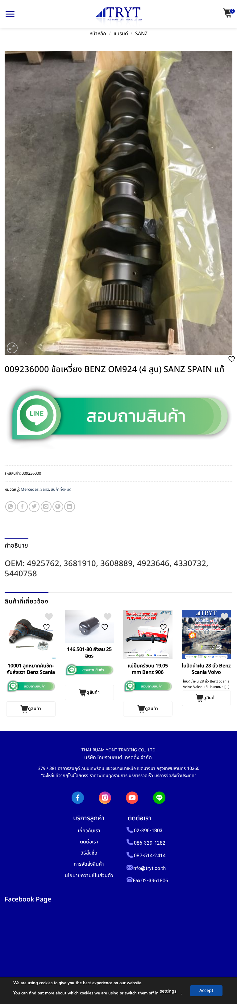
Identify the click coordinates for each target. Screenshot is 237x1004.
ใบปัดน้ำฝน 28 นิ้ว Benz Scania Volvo (206, 669)
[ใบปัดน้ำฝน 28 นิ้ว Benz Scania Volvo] (206, 634)
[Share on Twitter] (34, 506)
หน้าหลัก (97, 34)
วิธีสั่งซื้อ (89, 853)
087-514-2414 (149, 856)
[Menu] (10, 13)
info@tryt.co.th (149, 868)
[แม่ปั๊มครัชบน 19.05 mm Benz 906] (148, 634)
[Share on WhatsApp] (10, 506)
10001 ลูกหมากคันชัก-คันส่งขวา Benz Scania (30, 669)
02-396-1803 (148, 831)
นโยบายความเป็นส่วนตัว (89, 875)
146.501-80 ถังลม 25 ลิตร (89, 652)
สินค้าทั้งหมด (61, 489)
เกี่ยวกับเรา (89, 831)
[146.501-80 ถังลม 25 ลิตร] (89, 626)
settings (168, 991)
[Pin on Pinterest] (57, 506)
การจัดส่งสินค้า (89, 864)
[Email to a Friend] (46, 506)
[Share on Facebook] (22, 506)
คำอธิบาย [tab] (16, 545)
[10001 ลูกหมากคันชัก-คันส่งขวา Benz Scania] (31, 634)
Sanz (141, 34)
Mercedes (30, 489)
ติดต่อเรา (89, 842)
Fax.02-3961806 (150, 881)
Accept (206, 990)
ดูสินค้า (34, 708)
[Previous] (7, 663)
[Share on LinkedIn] (69, 506)
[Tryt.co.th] (118, 17)
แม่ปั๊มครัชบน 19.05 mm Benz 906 (148, 669)
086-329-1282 (149, 843)
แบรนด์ (121, 34)
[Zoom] (12, 347)
